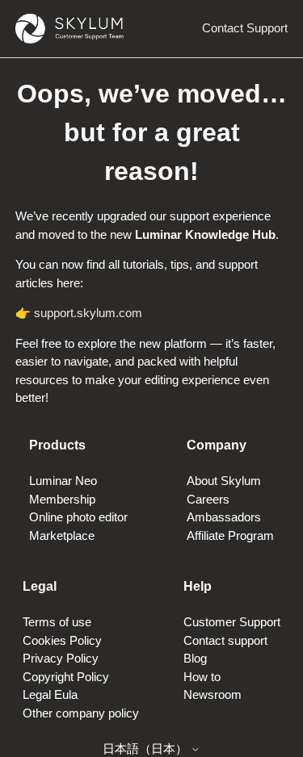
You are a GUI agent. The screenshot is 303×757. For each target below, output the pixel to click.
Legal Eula (50, 694)
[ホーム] (69, 29)
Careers (208, 499)
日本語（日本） (147, 748)
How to (202, 677)
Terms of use (57, 622)
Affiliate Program (230, 535)
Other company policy (81, 713)
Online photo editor (78, 517)
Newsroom (212, 694)
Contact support (225, 640)
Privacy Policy (61, 658)
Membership (62, 499)
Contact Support (245, 28)
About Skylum (224, 480)
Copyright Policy (66, 677)
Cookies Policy (62, 640)
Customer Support (231, 622)
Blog (195, 658)
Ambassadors (224, 517)
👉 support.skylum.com (78, 313)
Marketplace (62, 535)
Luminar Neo (63, 480)
